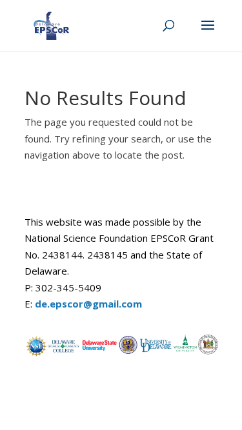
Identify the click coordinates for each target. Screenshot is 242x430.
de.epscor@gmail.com (88, 303)
